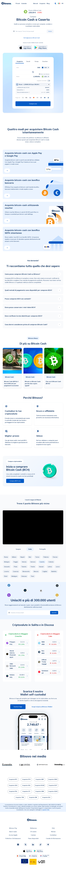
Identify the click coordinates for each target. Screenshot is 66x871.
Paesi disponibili (33, 838)
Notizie (53, 831)
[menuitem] (18, 3)
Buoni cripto (13, 831)
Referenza (33, 828)
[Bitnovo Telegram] (48, 844)
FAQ (53, 828)
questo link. (46, 810)
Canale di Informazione (53, 838)
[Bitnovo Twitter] (25, 844)
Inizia (50, 31)
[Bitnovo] (6, 3)
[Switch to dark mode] (56, 3)
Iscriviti (54, 612)
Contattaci (53, 835)
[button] (59, 3)
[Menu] (62, 3)
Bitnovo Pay (13, 828)
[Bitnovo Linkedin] (33, 844)
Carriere (33, 835)
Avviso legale (13, 835)
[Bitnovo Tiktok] (40, 844)
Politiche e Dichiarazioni (13, 838)
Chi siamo (33, 831)
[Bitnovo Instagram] (18, 844)
